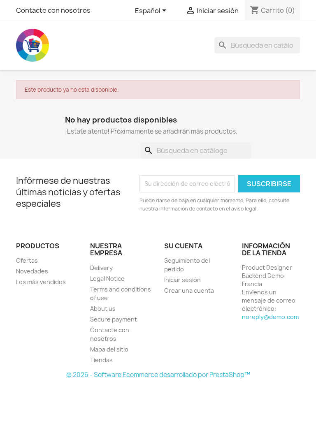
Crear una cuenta (189, 290)
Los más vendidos (41, 282)
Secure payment (113, 319)
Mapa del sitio (109, 349)
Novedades (32, 271)
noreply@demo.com (270, 317)
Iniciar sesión (182, 280)
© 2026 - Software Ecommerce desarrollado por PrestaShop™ (158, 374)
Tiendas (101, 360)
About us (103, 308)
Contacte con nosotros (53, 10)
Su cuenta (183, 245)
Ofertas (27, 260)
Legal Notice (107, 278)
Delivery (101, 268)
